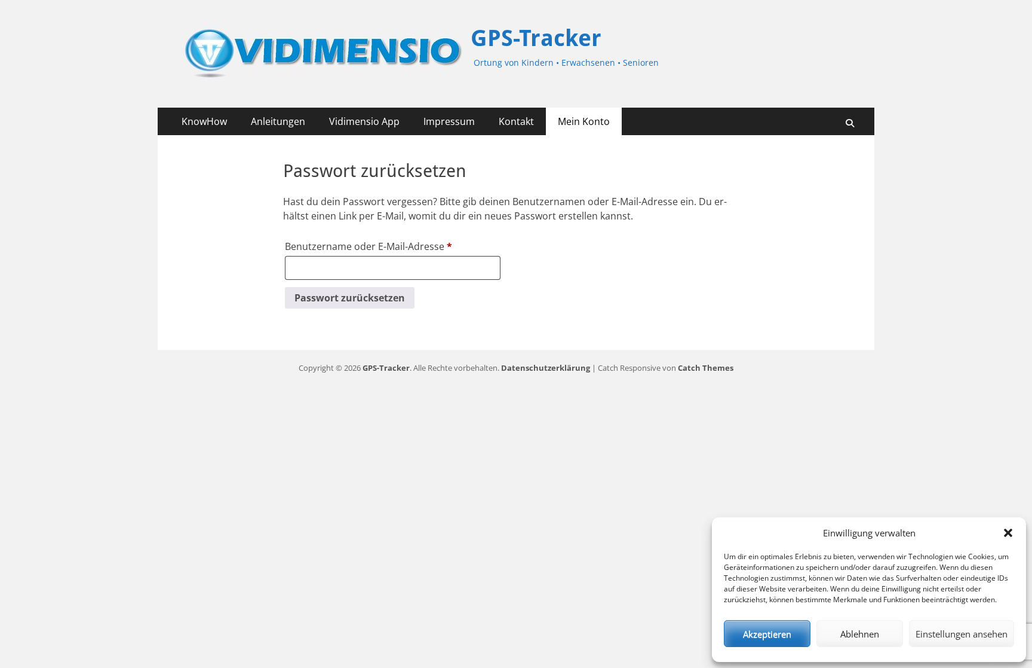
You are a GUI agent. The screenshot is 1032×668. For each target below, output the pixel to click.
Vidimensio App (364, 121)
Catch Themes (705, 367)
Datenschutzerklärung (545, 367)
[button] (1008, 533)
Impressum (449, 121)
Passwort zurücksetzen (349, 297)
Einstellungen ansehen (962, 634)
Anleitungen (278, 121)
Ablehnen (859, 634)
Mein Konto (584, 121)
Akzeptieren (767, 634)
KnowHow (204, 121)
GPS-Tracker (536, 38)
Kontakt (516, 121)
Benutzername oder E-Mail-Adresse (377, 247)
